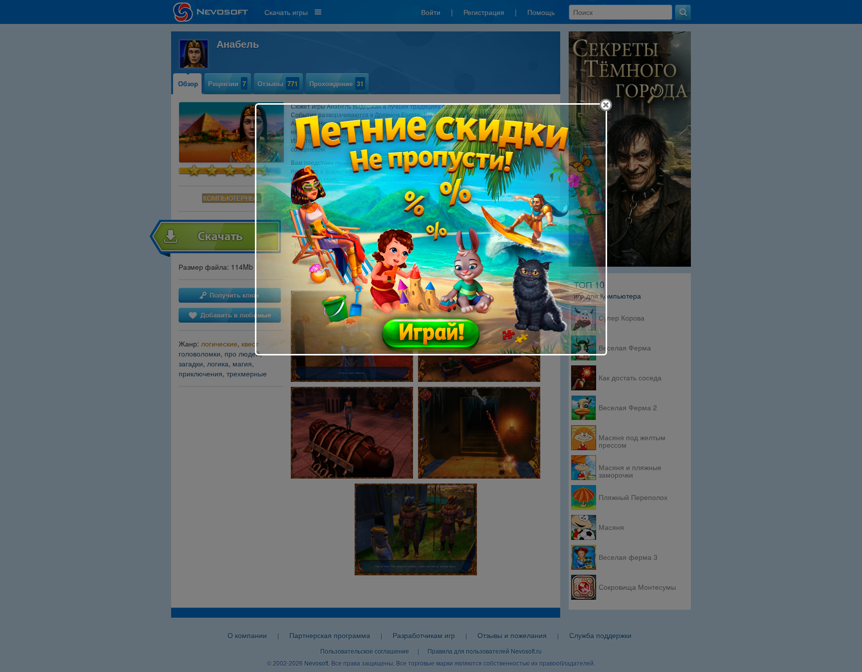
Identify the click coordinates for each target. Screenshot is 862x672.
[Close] (606, 105)
